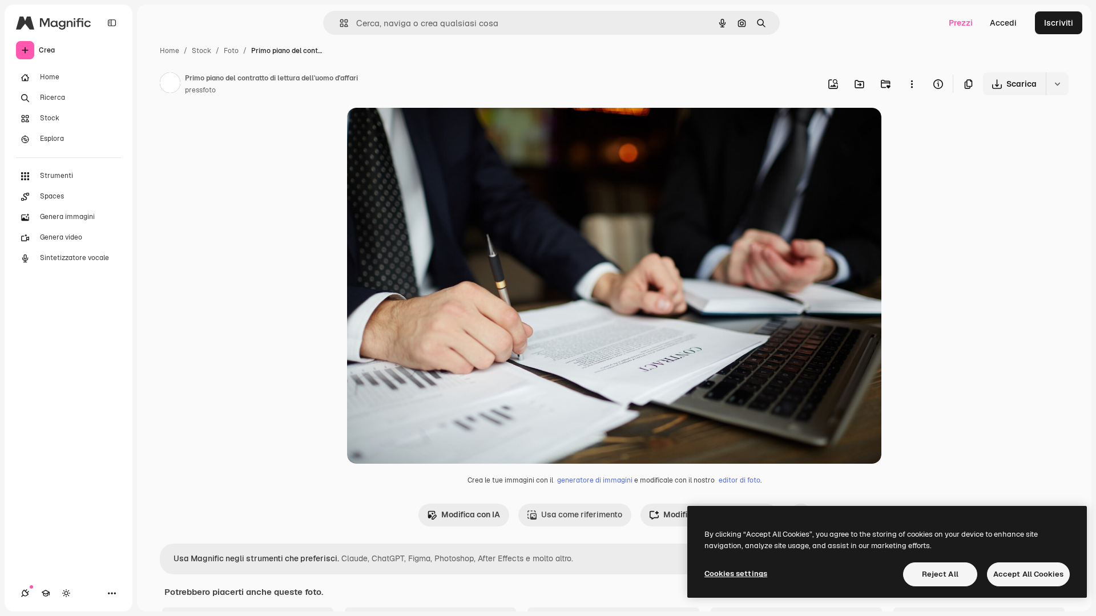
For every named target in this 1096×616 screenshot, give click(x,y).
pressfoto (200, 90)
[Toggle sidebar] (112, 23)
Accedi (1003, 23)
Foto (231, 50)
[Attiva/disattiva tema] (66, 593)
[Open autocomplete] (339, 23)
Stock (201, 50)
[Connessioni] (25, 593)
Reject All (940, 574)
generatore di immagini (594, 480)
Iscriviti (1058, 23)
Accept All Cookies (1028, 574)
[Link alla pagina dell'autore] (170, 84)
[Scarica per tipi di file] (1057, 83)
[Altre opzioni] (911, 83)
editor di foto (739, 480)
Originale (422, 129)
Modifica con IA (470, 514)
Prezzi (961, 23)
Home (169, 50)
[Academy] (46, 593)
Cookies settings (735, 573)
